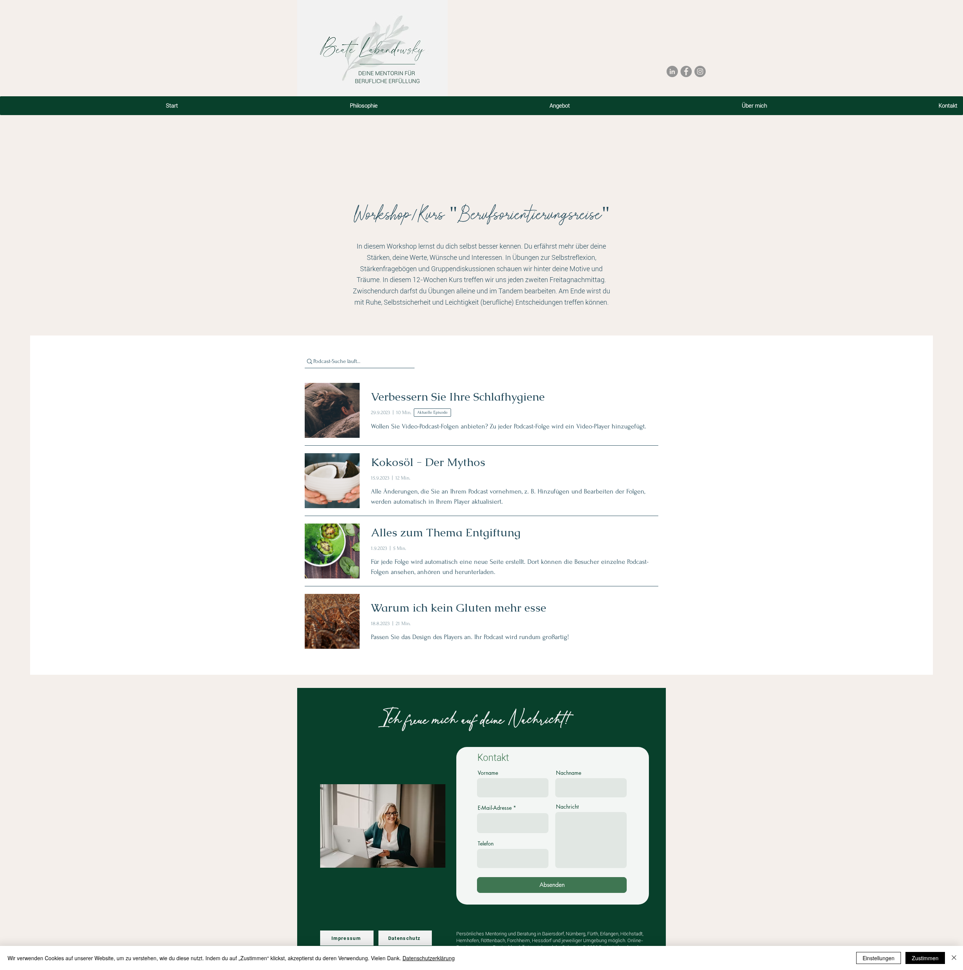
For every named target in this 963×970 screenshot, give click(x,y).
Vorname (488, 773)
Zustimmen (925, 958)
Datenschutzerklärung (429, 958)
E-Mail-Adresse (495, 808)
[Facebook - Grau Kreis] (686, 71)
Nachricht (567, 806)
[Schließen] (953, 958)
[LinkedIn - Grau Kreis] (672, 71)
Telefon (486, 843)
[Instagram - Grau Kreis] (700, 71)
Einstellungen (879, 958)
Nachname (568, 773)
